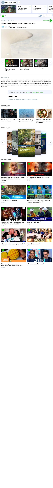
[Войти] (46, 15)
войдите (28, 92)
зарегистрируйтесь (38, 92)
